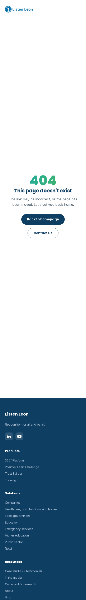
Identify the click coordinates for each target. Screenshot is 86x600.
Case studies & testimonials (23, 571)
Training (10, 480)
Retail (9, 548)
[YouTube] (19, 436)
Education (12, 522)
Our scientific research (20, 584)
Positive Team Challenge (22, 467)
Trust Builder (13, 473)
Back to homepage (43, 219)
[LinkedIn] (9, 436)
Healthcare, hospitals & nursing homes (31, 509)
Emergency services (19, 529)
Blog (8, 597)
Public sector (14, 542)
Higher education (17, 535)
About (9, 590)
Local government (17, 515)
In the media (13, 577)
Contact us (43, 233)
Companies (12, 502)
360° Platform (14, 460)
